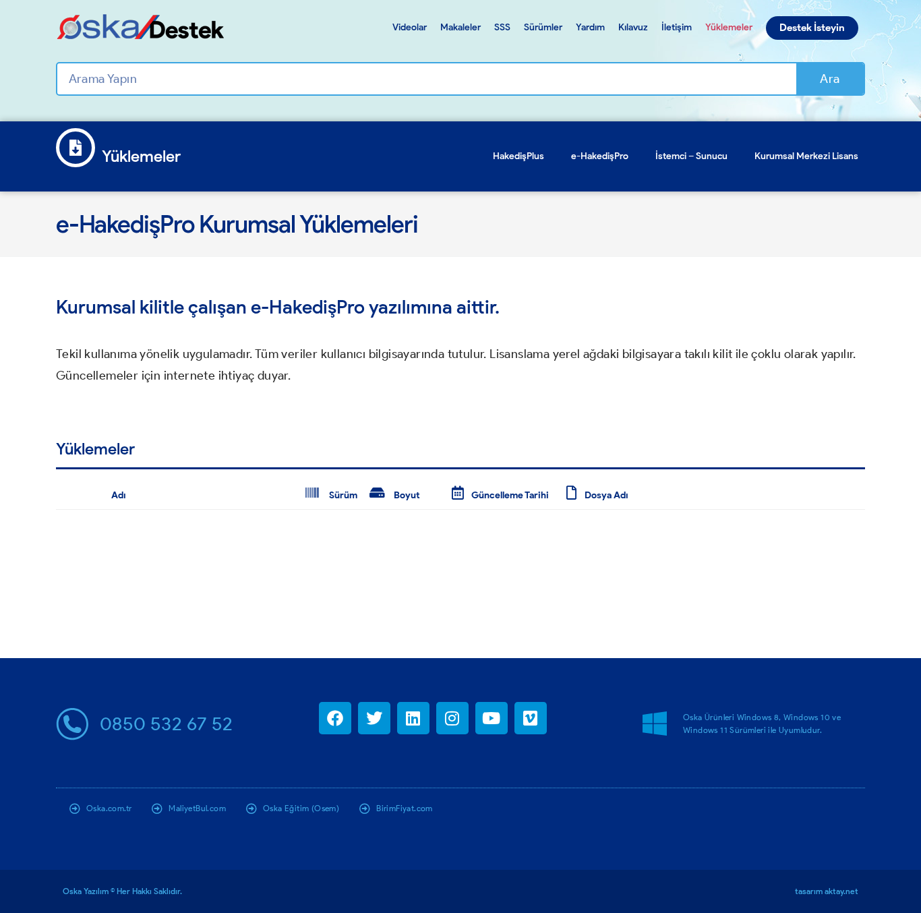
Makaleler (460, 27)
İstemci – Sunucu (691, 156)
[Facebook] (335, 718)
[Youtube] (491, 718)
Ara (829, 78)
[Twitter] (374, 718)
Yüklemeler (728, 27)
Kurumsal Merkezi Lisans (806, 156)
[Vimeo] (530, 718)
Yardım (590, 27)
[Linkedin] (413, 718)
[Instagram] (452, 718)
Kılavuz (633, 27)
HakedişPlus (518, 156)
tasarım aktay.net (826, 891)
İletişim (676, 27)
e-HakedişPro (599, 156)
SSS (502, 27)
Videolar (409, 27)
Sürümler (543, 27)
